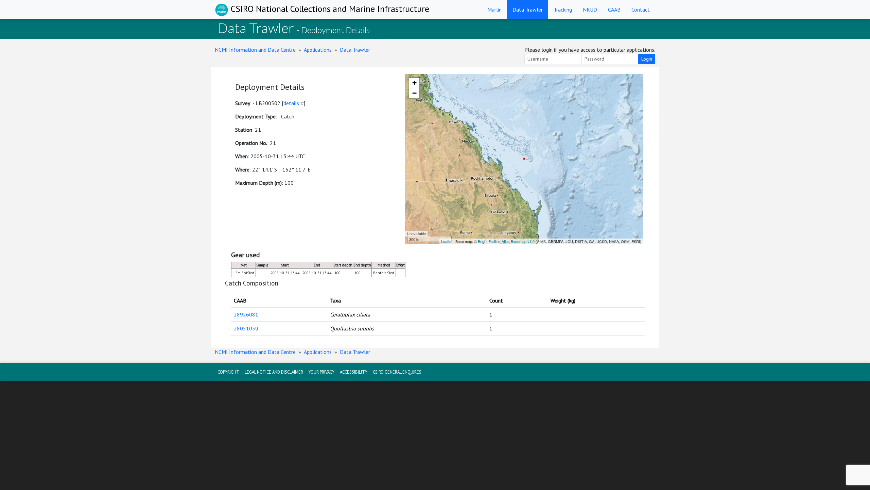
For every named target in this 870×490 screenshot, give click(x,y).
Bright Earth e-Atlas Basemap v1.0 (506, 241)
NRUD (590, 9)
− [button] (414, 93)
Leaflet (446, 241)
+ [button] (414, 83)
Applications (318, 49)
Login (646, 59)
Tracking (563, 9)
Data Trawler (527, 9)
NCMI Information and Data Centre (255, 49)
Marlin (494, 9)
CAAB (614, 9)
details (291, 103)
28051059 (246, 328)
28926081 (246, 314)
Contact (640, 9)
